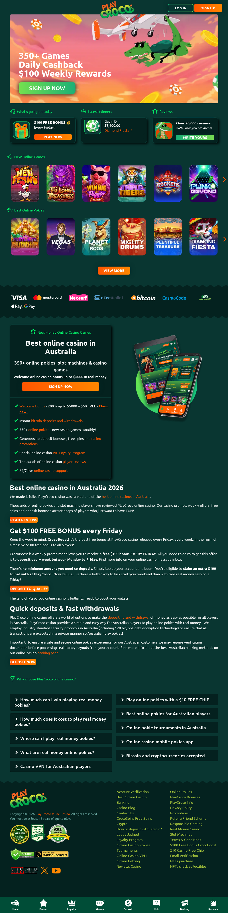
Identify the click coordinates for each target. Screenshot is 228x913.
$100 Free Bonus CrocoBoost (193, 845)
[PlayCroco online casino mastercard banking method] (47, 297)
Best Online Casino (132, 797)
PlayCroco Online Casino (52, 814)
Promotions (179, 813)
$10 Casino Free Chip (187, 850)
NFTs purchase (181, 861)
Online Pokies (181, 791)
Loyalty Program (130, 839)
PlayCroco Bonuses (185, 797)
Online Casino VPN (132, 855)
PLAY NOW (53, 136)
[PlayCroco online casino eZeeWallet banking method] (109, 297)
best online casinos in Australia (126, 496)
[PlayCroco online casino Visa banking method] (19, 297)
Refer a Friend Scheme (188, 818)
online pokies (38, 429)
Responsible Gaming (186, 823)
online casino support (51, 470)
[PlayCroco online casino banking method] (205, 297)
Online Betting (128, 861)
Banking (123, 802)
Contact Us (125, 813)
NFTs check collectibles (188, 866)
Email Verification (184, 855)
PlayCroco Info (181, 802)
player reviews (74, 461)
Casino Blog (126, 807)
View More (114, 270)
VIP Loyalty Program (69, 452)
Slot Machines (181, 834)
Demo (25, 249)
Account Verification (133, 791)
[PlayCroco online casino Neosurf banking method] (78, 297)
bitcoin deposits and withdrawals (57, 420)
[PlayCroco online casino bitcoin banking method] (143, 297)
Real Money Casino (185, 829)
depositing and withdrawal (128, 617)
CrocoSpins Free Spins (134, 818)
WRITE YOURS (195, 137)
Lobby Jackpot (128, 834)
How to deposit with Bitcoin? (139, 829)
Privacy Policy (181, 807)
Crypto (122, 823)
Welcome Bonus (32, 406)
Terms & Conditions (185, 839)
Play (24, 185)
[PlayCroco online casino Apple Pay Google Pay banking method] (23, 306)
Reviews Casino (129, 866)
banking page (48, 652)
